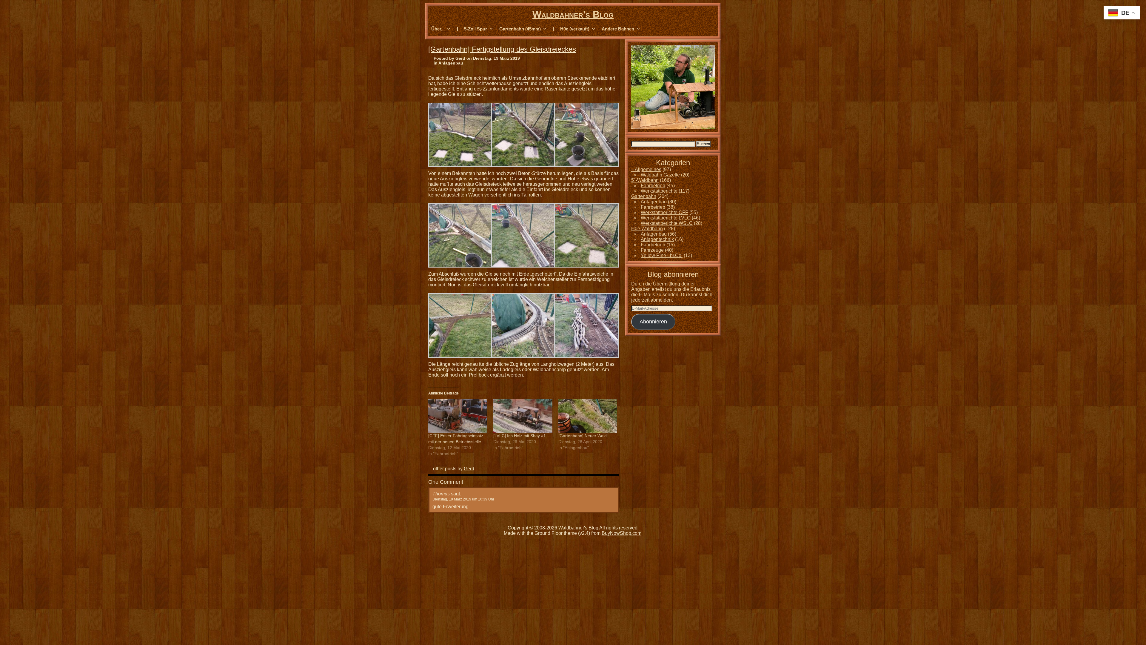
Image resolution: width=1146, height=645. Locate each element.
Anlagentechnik (657, 239)
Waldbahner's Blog (573, 14)
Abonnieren (653, 322)
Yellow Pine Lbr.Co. (662, 255)
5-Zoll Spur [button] (475, 28)
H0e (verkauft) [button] (574, 28)
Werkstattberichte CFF (664, 212)
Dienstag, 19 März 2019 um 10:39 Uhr (463, 499)
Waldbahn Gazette (660, 174)
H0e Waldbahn (647, 228)
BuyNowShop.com (621, 533)
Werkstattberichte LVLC (666, 217)
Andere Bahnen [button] (618, 28)
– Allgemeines (646, 169)
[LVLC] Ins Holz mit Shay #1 (519, 435)
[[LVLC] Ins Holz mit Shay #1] (522, 416)
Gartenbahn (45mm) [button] (520, 28)
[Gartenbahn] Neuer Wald (582, 435)
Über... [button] (438, 28)
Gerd (469, 468)
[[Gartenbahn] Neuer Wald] (587, 416)
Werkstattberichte (659, 191)
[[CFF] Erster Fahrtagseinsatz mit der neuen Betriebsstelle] (457, 416)
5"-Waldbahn (645, 180)
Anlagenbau (450, 63)
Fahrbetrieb (653, 185)
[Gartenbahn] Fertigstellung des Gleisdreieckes (502, 49)
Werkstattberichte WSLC (667, 223)
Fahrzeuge (652, 250)
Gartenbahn (643, 196)
